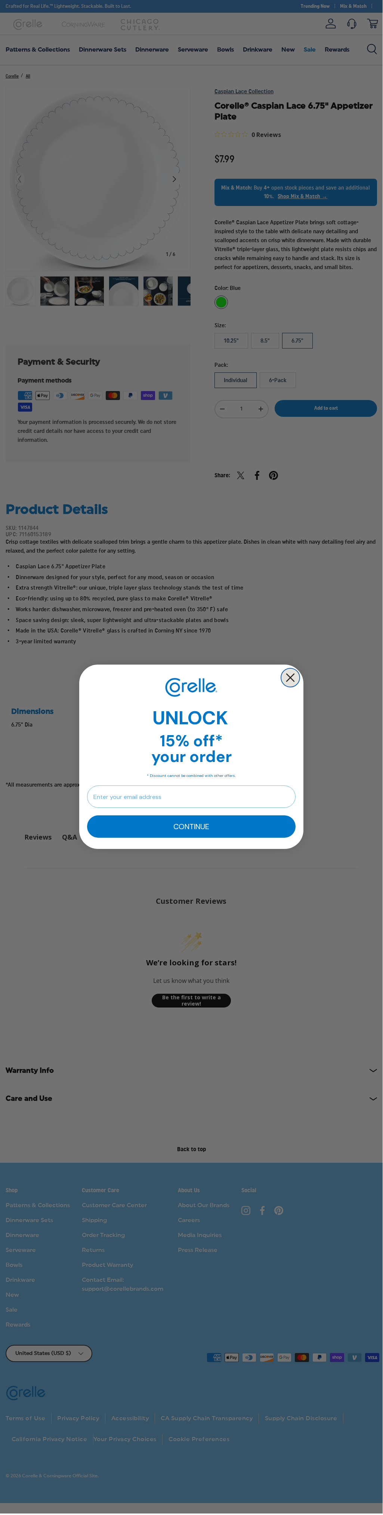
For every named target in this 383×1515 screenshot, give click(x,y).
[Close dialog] (290, 677)
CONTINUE (191, 826)
